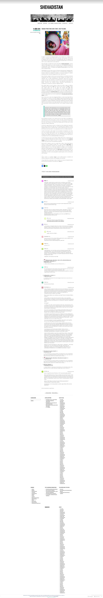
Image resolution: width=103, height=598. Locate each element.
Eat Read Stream (34, 493)
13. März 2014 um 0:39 (71, 236)
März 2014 (61, 464)
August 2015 (62, 446)
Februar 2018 (62, 427)
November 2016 (62, 438)
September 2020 (62, 408)
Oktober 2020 (62, 407)
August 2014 (62, 458)
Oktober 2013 (62, 469)
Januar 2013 (62, 479)
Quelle (59, 115)
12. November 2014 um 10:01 (48, 365)
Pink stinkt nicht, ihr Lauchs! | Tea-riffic (50, 350)
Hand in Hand (60, 149)
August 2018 (62, 424)
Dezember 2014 (62, 454)
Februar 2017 (62, 544)
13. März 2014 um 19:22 (70, 248)
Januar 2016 (62, 441)
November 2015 (62, 443)
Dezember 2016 (62, 437)
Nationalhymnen (34, 498)
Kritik (47, 171)
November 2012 (62, 481)
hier (59, 161)
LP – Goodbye (48, 407)
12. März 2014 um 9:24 (71, 180)
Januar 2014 (62, 466)
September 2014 (62, 457)
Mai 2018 (61, 425)
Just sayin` (33, 496)
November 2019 (62, 415)
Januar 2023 (62, 400)
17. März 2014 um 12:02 (47, 276)
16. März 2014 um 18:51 (70, 267)
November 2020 (62, 515)
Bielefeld (33, 490)
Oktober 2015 (62, 444)
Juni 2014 (61, 460)
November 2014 (62, 455)
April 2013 (61, 475)
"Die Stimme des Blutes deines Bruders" (52, 489)
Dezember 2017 (62, 429)
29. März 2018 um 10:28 (70, 218)
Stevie (45, 180)
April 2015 (61, 450)
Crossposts (33, 492)
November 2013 (62, 468)
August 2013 (62, 471)
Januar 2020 (62, 413)
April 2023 (61, 399)
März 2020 (61, 412)
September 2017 (62, 430)
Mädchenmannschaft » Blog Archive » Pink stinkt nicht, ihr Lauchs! (56, 357)
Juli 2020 (61, 410)
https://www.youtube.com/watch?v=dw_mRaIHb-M (55, 221)
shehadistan (51, 7)
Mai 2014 (61, 461)
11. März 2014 (36, 29)
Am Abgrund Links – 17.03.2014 (49, 275)
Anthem (33, 489)
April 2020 (61, 411)
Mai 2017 (61, 431)
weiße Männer (68, 144)
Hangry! (33, 495)
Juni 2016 (61, 440)
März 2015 (61, 451)
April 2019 (61, 418)
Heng (55, 156)
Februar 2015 (62, 452)
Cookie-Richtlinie (55, 596)
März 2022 (61, 401)
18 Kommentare (36, 30)
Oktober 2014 (62, 456)
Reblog (33, 499)
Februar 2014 (62, 465)
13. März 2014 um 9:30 (71, 243)
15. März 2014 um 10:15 (47, 262)
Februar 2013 (62, 478)
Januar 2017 (62, 436)
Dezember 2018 (62, 421)
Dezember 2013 (62, 467)
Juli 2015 (61, 447)
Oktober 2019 (62, 416)
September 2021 (62, 403)
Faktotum (33, 494)
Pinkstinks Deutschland (65, 63)
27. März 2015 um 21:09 (70, 371)
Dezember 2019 (62, 414)
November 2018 (62, 422)
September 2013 (62, 470)
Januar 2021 (62, 404)
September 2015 (62, 445)
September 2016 (62, 439)
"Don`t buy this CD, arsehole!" (50, 490)
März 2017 (61, 433)
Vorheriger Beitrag (48, 392)
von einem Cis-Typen (54, 91)
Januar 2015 (62, 453)
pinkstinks (50, 171)
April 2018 (61, 426)
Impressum (40, 23)
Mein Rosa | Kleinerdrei (47, 364)
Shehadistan (47, 507)
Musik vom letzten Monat (35, 497)
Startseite (71, 23)
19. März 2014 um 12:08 (70, 282)
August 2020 (62, 409)
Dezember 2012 (62, 480)
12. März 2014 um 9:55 (71, 201)
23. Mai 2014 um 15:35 (71, 287)
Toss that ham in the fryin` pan (35, 33)
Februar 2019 (62, 529)
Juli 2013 (61, 472)
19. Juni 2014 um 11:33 (47, 358)
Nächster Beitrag (55, 392)
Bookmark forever (34, 491)
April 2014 (61, 572)
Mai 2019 (61, 417)
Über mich (45, 23)
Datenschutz (65, 23)
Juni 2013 (61, 473)
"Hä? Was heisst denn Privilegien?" (51, 493)
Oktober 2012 (62, 482)
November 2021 (62, 402)
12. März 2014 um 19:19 (70, 224)
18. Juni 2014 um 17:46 (47, 352)
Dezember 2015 (62, 442)
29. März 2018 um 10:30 (70, 231)
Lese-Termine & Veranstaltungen (54, 23)
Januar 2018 (62, 428)
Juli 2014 (61, 459)
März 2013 (61, 586)
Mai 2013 (61, 474)
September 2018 (62, 423)
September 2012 (62, 483)
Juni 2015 (61, 558)
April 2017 (61, 432)
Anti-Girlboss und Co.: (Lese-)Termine (51, 399)
